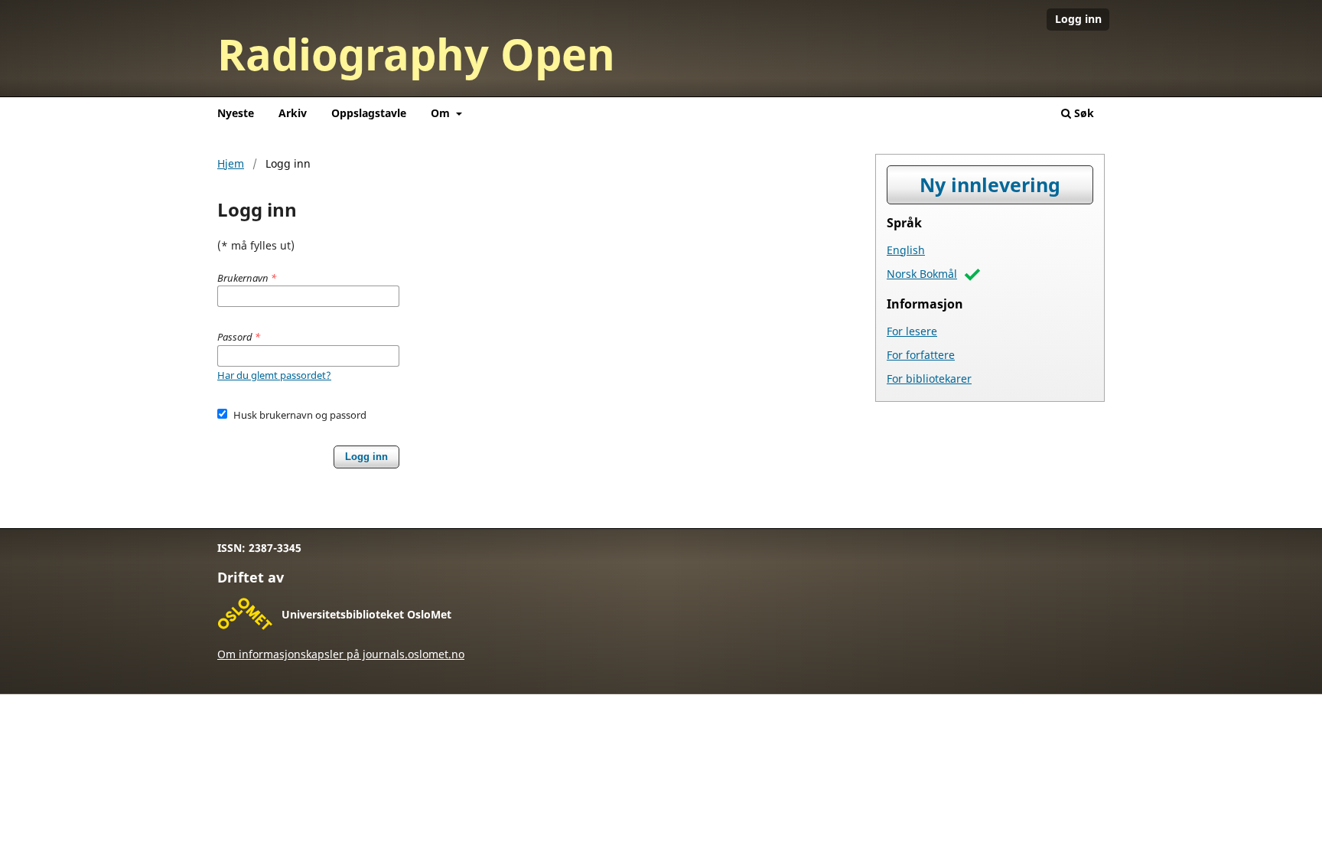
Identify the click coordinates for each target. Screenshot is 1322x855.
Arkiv (292, 113)
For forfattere (921, 355)
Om (442, 113)
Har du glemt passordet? (274, 375)
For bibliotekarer (929, 378)
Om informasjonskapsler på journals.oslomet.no (340, 654)
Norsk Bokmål (922, 273)
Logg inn (1078, 18)
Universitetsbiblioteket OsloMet (366, 614)
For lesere (912, 331)
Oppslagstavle (368, 113)
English (906, 250)
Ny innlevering (990, 184)
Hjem (230, 163)
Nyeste (235, 113)
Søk (1082, 113)
